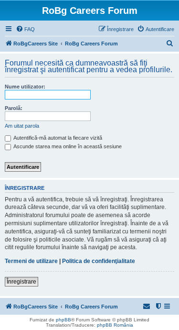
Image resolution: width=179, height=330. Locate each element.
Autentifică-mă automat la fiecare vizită (57, 138)
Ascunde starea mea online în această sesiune (67, 146)
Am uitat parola (22, 126)
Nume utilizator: (25, 86)
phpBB (63, 319)
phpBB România (115, 325)
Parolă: (13, 108)
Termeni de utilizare (31, 261)
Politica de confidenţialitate (98, 261)
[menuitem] (25, 29)
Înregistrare (21, 281)
